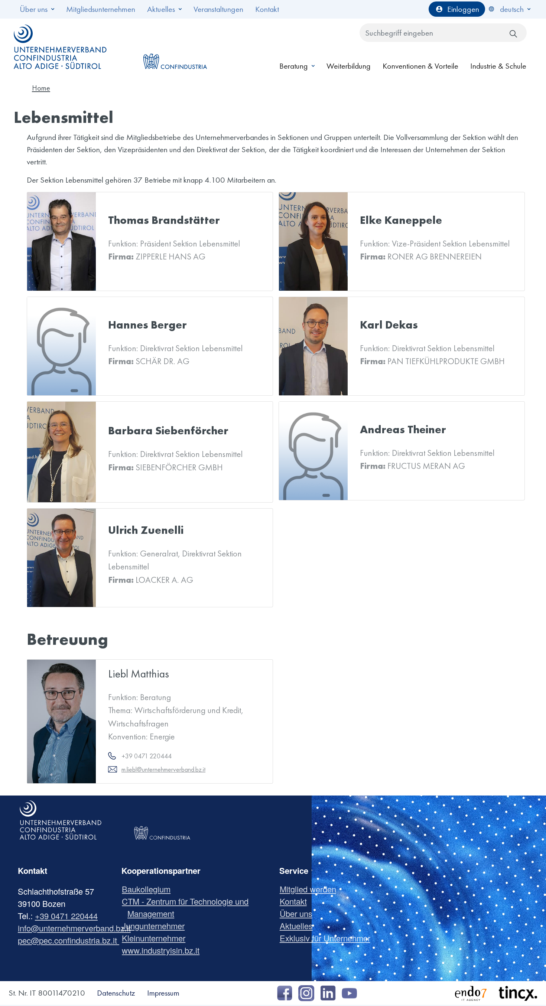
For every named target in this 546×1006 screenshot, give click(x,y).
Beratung (293, 66)
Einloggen (463, 9)
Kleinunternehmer (156, 938)
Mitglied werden (310, 889)
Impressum (163, 992)
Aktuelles (161, 9)
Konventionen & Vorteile (420, 66)
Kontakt (267, 9)
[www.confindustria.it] (175, 47)
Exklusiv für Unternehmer (327, 938)
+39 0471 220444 (66, 915)
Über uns (34, 9)
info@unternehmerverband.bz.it (74, 928)
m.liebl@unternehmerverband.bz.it (163, 769)
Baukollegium (148, 889)
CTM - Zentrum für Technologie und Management (187, 907)
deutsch (512, 9)
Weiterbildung (348, 66)
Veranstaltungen (218, 9)
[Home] (60, 47)
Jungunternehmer (156, 925)
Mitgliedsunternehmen (100, 9)
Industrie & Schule (498, 66)
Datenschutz (116, 992)
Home (41, 88)
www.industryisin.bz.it (163, 950)
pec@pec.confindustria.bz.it (68, 940)
